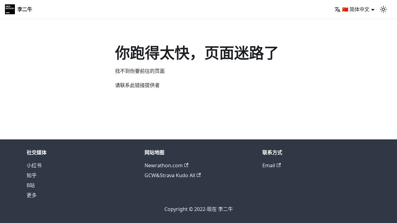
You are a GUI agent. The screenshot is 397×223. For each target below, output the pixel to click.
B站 (31, 185)
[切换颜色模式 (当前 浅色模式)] (383, 9)
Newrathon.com (164, 165)
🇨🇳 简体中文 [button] (355, 9)
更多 (32, 195)
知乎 (32, 175)
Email (268, 165)
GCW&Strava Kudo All (170, 175)
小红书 (34, 165)
